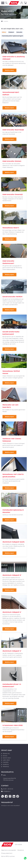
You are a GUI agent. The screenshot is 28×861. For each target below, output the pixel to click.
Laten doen (6, 760)
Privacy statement (6, 853)
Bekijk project (9, 70)
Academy (6, 764)
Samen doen (7, 758)
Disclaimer (20, 850)
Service (5, 755)
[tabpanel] (14, 389)
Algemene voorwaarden (8, 850)
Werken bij (6, 753)
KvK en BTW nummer (8, 856)
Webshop (6, 766)
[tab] (4, 32)
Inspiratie (6, 21)
